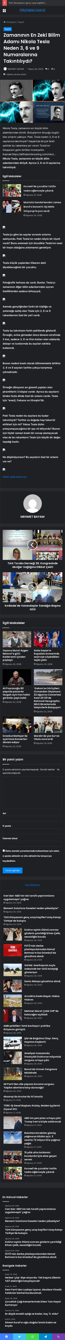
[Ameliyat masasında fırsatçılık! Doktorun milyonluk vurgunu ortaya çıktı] (13, 1058)
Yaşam (21, 22)
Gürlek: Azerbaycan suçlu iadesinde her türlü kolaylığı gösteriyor (41, 969)
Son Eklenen (32, 885)
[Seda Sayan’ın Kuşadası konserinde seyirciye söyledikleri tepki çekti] (48, 639)
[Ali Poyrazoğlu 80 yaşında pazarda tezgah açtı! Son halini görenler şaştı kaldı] (17, 677)
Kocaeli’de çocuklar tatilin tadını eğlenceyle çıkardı (40, 1170)
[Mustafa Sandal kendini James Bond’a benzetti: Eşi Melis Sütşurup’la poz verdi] (12, 206)
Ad (5, 813)
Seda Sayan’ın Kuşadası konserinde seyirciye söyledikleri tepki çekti (46, 655)
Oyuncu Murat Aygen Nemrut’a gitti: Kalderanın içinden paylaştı (15, 655)
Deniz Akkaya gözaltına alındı (42, 981)
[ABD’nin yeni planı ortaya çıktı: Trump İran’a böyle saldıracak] (13, 1122)
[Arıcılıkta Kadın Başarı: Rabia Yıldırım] (13, 1000)
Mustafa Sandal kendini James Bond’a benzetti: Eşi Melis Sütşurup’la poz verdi (42, 207)
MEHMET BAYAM (16, 69)
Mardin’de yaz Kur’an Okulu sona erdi (47, 737)
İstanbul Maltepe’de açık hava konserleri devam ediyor (15, 739)
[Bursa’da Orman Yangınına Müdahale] (13, 1074)
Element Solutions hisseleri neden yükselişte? (31, 908)
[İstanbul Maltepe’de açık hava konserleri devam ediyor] (17, 725)
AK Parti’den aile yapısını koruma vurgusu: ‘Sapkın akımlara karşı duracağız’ (29, 1085)
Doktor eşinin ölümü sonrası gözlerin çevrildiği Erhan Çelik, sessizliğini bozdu (42, 933)
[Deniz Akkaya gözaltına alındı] (13, 986)
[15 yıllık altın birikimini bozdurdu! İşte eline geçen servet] (13, 1157)
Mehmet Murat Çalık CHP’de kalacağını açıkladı (41, 1012)
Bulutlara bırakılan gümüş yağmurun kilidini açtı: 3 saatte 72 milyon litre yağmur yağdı (42, 1138)
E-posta (8, 825)
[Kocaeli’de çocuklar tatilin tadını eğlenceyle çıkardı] (12, 190)
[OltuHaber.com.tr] (32, 10)
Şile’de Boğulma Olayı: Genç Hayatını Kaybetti (41, 1040)
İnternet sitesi (10, 838)
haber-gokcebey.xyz (14, 476)
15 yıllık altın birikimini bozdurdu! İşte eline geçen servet (40, 1156)
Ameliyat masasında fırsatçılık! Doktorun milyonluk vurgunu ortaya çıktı (42, 1057)
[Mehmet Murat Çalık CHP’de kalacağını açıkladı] (13, 1015)
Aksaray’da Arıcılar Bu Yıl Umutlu (23, 1096)
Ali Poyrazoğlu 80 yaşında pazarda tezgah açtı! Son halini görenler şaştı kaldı (16, 693)
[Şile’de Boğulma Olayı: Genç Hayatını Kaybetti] (13, 1043)
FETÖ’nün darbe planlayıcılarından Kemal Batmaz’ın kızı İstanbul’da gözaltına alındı (40, 951)
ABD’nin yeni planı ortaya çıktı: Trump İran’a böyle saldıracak (42, 1119)
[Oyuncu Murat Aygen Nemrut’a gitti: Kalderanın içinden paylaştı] (17, 639)
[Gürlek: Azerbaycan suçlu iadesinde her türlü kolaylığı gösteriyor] (13, 970)
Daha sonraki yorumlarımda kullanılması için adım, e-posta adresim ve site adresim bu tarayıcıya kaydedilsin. (31, 856)
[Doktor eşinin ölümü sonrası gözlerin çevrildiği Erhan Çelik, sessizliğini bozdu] (13, 934)
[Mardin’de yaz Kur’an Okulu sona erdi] (48, 725)
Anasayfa (11, 22)
